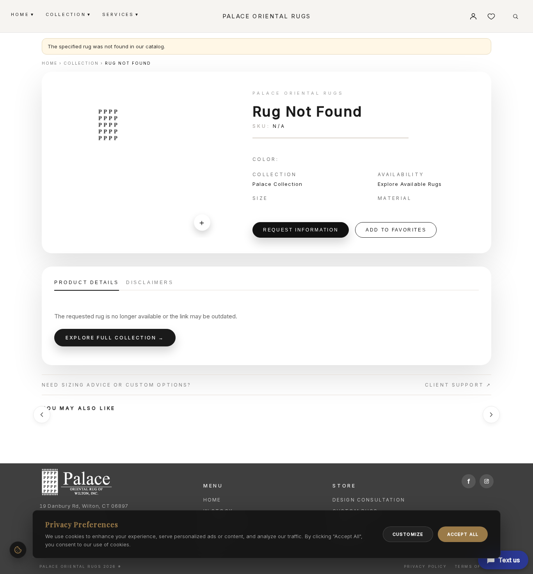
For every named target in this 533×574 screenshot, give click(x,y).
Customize (408, 534)
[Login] (473, 16)
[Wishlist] (491, 16)
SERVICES (120, 14)
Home (212, 500)
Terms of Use (474, 566)
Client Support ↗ (458, 385)
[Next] (491, 414)
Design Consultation (368, 500)
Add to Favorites (396, 230)
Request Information (300, 230)
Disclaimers (150, 282)
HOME (22, 14)
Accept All (462, 534)
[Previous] (41, 414)
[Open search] (515, 16)
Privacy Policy (425, 566)
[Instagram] (487, 481)
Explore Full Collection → (115, 338)
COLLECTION (68, 14)
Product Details (86, 282)
